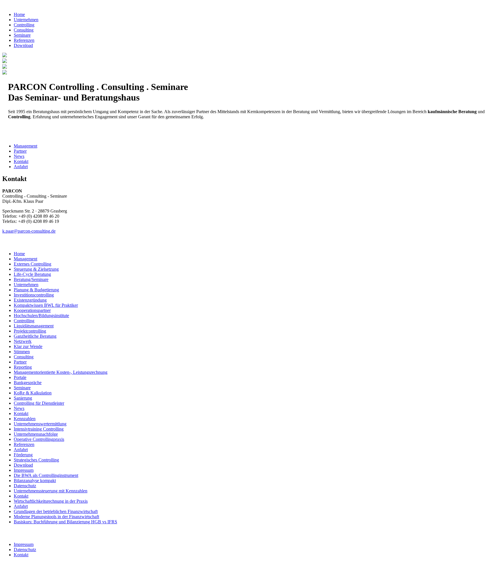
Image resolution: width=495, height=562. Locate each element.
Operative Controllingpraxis (39, 439)
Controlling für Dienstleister (39, 403)
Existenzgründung (30, 300)
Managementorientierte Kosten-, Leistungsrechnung (60, 372)
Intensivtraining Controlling (39, 429)
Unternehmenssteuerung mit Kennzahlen (50, 490)
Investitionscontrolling (34, 294)
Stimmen (22, 351)
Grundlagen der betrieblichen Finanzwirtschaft (56, 511)
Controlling (24, 24)
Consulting (24, 29)
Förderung (23, 454)
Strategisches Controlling (36, 459)
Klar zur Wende (28, 346)
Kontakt (21, 161)
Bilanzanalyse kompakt (35, 480)
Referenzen (24, 40)
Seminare (22, 35)
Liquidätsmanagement (34, 325)
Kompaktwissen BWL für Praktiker (46, 305)
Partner (20, 151)
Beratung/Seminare (31, 279)
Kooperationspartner (32, 310)
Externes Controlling (32, 264)
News (19, 156)
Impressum (24, 470)
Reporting (23, 367)
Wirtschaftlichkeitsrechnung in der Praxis (51, 501)
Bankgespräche (28, 382)
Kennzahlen (25, 418)
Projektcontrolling (30, 331)
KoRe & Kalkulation (33, 392)
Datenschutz (25, 485)
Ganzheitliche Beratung (35, 336)
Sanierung (23, 398)
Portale (20, 377)
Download (23, 45)
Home (19, 14)
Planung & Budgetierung (36, 289)
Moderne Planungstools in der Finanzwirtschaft (56, 516)
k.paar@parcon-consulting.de (29, 231)
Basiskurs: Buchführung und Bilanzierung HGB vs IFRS (65, 521)
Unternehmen (26, 19)
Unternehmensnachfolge (36, 434)
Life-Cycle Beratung (32, 274)
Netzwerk (23, 341)
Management (25, 146)
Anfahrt (21, 166)
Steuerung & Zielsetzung (36, 269)
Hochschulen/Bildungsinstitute (41, 315)
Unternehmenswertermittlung (40, 423)
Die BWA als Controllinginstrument (46, 475)
